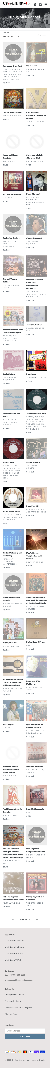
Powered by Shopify (37, 1060)
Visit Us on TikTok (13, 960)
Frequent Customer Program (18, 1008)
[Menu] (45, 4)
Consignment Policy (14, 994)
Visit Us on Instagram (15, 947)
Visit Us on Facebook (15, 940)
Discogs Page (11, 1014)
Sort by (6, 32)
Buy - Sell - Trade (13, 1001)
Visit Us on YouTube (14, 953)
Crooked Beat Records (20, 1060)
